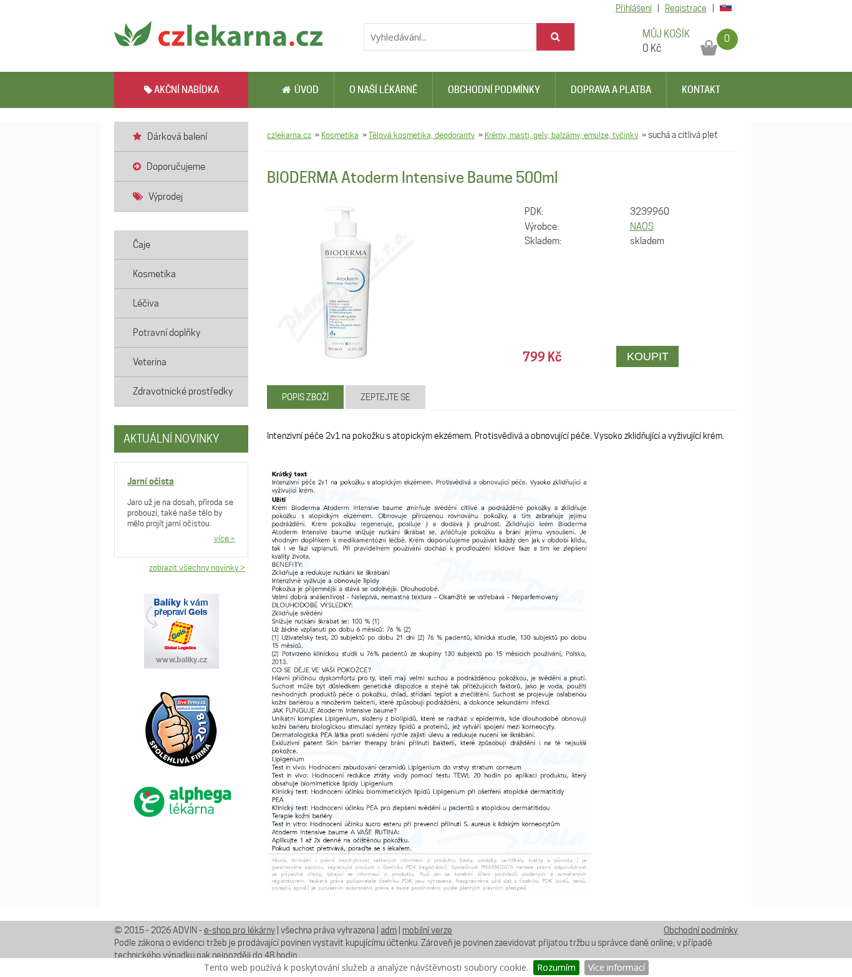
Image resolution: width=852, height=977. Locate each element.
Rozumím (556, 967)
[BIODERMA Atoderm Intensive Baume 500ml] (345, 282)
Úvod (305, 90)
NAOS (642, 226)
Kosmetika (340, 135)
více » (224, 538)
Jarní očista (150, 481)
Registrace (686, 8)
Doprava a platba (611, 90)
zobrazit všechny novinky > (197, 567)
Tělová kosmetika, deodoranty (422, 135)
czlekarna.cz (289, 135)
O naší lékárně (383, 90)
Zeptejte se (385, 397)
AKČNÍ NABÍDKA (185, 90)
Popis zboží (305, 397)
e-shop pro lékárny (239, 930)
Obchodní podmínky (494, 90)
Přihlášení (634, 8)
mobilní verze (427, 930)
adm (388, 930)
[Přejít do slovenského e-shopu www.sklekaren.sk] (724, 8)
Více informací (616, 967)
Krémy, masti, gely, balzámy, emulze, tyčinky (561, 135)
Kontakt (701, 90)
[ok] (555, 37)
